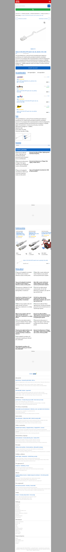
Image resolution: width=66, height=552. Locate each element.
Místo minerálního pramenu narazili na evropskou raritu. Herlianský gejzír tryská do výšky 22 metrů (32, 459)
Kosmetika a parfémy (19, 528)
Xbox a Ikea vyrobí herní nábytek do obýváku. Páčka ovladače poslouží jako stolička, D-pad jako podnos (33, 488)
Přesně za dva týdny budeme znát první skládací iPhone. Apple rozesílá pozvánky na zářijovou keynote (24, 331)
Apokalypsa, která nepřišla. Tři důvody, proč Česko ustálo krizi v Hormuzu (28, 439)
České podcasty (18, 539)
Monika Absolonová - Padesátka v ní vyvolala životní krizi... (25, 410)
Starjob (17, 538)
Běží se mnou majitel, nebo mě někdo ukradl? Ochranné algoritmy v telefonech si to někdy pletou (24, 315)
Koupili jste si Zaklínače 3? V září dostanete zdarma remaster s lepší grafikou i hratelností (23, 298)
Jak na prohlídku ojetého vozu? (21, 510)
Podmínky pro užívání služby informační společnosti (29, 549)
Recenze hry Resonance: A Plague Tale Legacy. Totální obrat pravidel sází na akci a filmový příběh (42, 331)
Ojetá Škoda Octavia (19, 515)
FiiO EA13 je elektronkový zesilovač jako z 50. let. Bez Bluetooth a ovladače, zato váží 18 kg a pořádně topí (42, 299)
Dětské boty (18, 530)
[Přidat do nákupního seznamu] (44, 22)
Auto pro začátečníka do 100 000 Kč (21, 513)
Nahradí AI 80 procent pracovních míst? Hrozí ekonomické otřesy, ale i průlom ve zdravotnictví (31, 442)
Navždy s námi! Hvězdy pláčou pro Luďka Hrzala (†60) (24, 401)
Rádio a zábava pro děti (19, 540)
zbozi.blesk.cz (18, 509)
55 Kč (47, 91)
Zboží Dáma (18, 507)
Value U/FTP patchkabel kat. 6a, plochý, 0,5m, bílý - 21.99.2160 (27, 81)
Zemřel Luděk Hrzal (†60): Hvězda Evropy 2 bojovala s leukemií (26, 496)
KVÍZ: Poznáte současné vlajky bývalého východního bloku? (26, 460)
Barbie (17, 524)
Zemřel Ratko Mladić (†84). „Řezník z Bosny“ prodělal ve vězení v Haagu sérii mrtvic (29, 384)
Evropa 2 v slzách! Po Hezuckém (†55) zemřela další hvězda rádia (26, 404)
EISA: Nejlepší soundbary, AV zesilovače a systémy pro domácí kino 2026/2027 (24, 348)
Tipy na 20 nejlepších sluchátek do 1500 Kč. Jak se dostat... (39, 170)
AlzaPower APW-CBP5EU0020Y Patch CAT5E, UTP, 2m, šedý (20, 233)
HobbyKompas (18, 511)
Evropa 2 (17, 543)
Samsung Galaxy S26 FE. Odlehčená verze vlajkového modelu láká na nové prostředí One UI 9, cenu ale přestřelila (33, 431)
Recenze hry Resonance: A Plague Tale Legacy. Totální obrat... (38, 161)
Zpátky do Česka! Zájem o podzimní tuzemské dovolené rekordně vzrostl (28, 458)
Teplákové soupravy (19, 529)
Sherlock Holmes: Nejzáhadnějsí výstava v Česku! (24, 498)
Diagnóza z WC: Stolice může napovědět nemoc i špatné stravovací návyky (28, 478)
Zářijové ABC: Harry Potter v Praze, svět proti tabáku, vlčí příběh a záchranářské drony (30, 490)
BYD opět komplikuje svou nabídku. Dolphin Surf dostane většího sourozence (29, 422)
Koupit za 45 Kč (33, 68)
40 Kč (47, 102)
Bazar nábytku (18, 533)
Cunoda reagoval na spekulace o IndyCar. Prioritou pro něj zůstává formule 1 (28, 421)
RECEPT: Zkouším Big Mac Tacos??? (21, 470)
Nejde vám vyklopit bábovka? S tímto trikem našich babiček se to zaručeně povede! (29, 448)
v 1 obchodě (18, 254)
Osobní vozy (18, 506)
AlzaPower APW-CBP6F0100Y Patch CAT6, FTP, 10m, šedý (34, 233)
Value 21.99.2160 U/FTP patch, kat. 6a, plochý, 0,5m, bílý (31, 52)
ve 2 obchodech (45, 254)
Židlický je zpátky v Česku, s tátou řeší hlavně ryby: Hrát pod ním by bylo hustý (29, 394)
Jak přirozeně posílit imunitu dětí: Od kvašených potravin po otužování (27, 413)
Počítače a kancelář (25, 13)
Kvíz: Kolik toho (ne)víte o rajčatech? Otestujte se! (24, 450)
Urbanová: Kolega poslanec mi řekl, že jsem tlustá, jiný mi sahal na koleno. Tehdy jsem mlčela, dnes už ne (33, 382)
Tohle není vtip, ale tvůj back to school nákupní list (24, 467)
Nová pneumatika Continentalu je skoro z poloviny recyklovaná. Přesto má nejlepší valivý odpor (32, 420)
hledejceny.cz (18, 503)
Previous (17, 243)
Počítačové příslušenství (35, 13)
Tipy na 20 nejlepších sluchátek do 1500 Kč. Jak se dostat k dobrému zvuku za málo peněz (23, 283)
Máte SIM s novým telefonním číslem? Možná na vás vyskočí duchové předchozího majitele (41, 283)
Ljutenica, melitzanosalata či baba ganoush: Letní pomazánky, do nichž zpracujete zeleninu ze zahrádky (33, 451)
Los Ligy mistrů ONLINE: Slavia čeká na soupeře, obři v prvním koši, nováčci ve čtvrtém (30, 392)
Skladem (47, 87)
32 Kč (47, 112)
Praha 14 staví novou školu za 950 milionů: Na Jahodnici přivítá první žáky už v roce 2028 (30, 402)
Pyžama (17, 526)
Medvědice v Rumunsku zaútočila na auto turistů (24, 499)
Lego (16, 525)
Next (49, 243)
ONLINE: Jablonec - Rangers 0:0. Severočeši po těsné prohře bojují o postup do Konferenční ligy (31, 393)
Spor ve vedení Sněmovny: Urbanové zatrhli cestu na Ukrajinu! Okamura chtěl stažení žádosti (31, 385)
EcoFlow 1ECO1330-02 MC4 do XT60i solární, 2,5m (47, 233)
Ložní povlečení (18, 532)
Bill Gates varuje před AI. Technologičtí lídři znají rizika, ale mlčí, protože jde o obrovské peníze (31, 429)
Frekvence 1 (18, 542)
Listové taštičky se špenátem (20, 412)
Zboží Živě (17, 505)
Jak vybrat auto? (18, 517)
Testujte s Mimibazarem (19, 521)
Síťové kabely (18, 15)
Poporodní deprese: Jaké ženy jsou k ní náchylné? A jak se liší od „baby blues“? (29, 480)
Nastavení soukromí (36, 550)
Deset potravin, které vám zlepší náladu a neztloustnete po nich (26, 479)
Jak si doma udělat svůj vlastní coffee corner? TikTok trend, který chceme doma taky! (30, 468)
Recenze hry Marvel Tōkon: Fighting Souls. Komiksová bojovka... (39, 153)
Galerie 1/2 (33, 49)
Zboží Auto (17, 514)
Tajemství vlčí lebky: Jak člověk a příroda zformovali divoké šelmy (26, 487)
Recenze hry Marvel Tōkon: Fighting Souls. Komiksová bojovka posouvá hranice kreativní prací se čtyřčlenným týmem (42, 315)
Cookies (30, 550)
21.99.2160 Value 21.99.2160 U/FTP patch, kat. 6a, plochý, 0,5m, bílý (27, 101)
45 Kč (47, 82)
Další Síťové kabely (19, 231)
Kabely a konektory (45, 13)
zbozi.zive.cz (18, 13)
